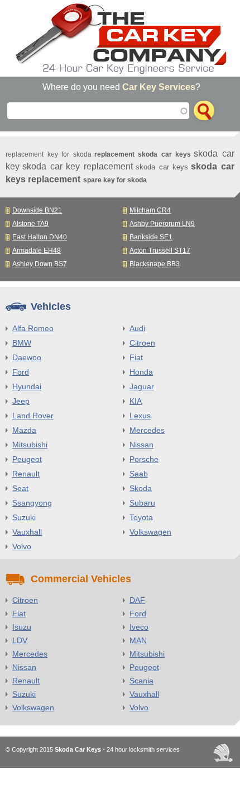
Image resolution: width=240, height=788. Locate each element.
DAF (137, 600)
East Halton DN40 (39, 237)
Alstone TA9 (30, 224)
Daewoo (26, 357)
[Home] (120, 38)
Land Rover (33, 415)
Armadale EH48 (36, 250)
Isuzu (21, 626)
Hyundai (26, 386)
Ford (20, 371)
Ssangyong (32, 502)
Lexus (140, 415)
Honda (141, 371)
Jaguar (141, 386)
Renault (26, 473)
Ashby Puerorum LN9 (162, 224)
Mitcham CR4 (150, 210)
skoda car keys (162, 167)
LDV (19, 640)
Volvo (21, 546)
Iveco (138, 626)
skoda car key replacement (77, 166)
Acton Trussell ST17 (159, 250)
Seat (20, 488)
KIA (135, 401)
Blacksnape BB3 (154, 264)
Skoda (140, 488)
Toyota (141, 517)
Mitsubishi (29, 444)
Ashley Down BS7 (39, 264)
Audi (137, 328)
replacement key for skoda (49, 154)
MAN (138, 640)
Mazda (24, 430)
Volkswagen (150, 531)
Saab (138, 473)
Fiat (136, 357)
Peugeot (27, 459)
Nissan (141, 444)
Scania (141, 680)
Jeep (21, 401)
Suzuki (24, 517)
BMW (21, 342)
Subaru (142, 502)
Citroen (142, 342)
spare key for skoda (115, 180)
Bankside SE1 (150, 237)
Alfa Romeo (33, 328)
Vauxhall (27, 531)
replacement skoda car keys (142, 154)
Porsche (144, 459)
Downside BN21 (37, 210)
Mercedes (147, 430)
